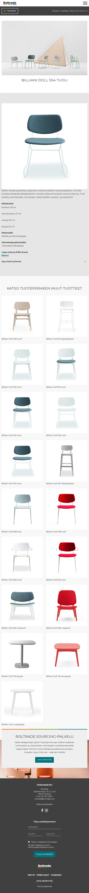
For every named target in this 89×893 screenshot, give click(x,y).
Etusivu (55, 11)
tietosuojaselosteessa (37, 847)
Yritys (31, 875)
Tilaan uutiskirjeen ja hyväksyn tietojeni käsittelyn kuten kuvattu (42, 844)
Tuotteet (64, 11)
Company (56, 875)
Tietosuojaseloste (44, 886)
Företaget (43, 875)
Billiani (5, 255)
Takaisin (11, 11)
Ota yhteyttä (44, 760)
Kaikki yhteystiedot (44, 804)
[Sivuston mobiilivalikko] (85, 3)
